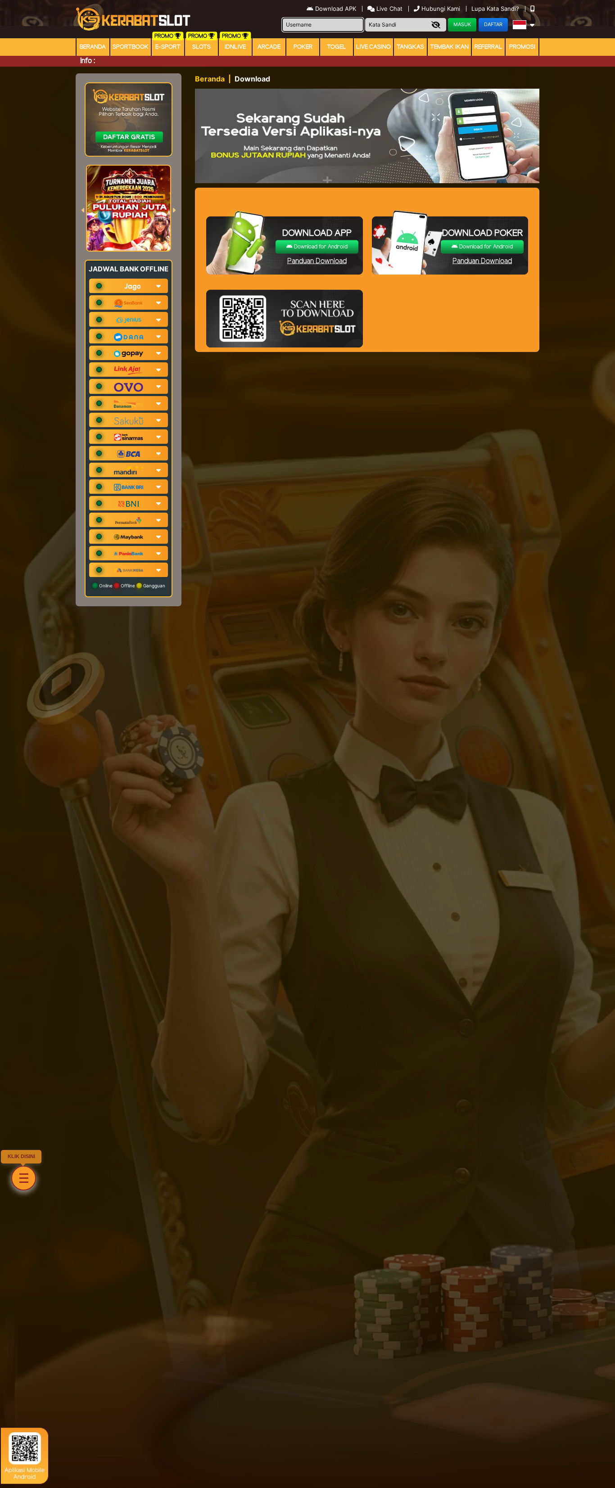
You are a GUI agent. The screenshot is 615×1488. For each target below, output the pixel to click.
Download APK (335, 8)
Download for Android (320, 246)
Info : (87, 61)
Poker (303, 47)
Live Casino (373, 47)
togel (336, 47)
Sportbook (131, 47)
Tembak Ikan (449, 47)
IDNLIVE (235, 47)
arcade (269, 47)
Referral (488, 47)
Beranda (93, 47)
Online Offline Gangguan (131, 585)
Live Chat (388, 8)
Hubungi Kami (441, 8)
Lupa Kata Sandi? (496, 8)
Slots (201, 47)
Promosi (522, 47)
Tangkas (410, 47)
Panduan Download (317, 261)
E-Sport (168, 47)
